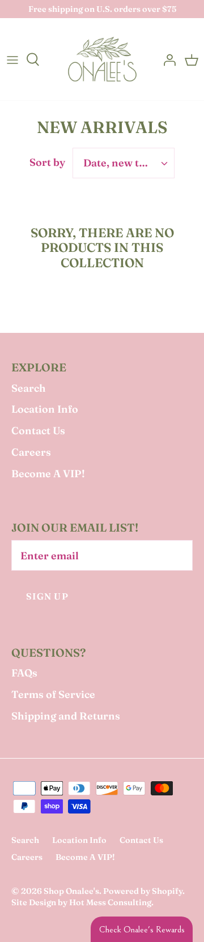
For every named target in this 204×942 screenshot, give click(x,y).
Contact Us (38, 430)
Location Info (44, 409)
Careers (31, 452)
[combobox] (124, 163)
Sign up (47, 596)
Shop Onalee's (71, 891)
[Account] (166, 59)
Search (28, 388)
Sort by (47, 162)
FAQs (24, 672)
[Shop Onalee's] (102, 59)
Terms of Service (53, 694)
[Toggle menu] (12, 59)
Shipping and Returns (65, 715)
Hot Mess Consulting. (111, 902)
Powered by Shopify (142, 891)
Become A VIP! (48, 473)
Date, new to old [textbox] (123, 162)
